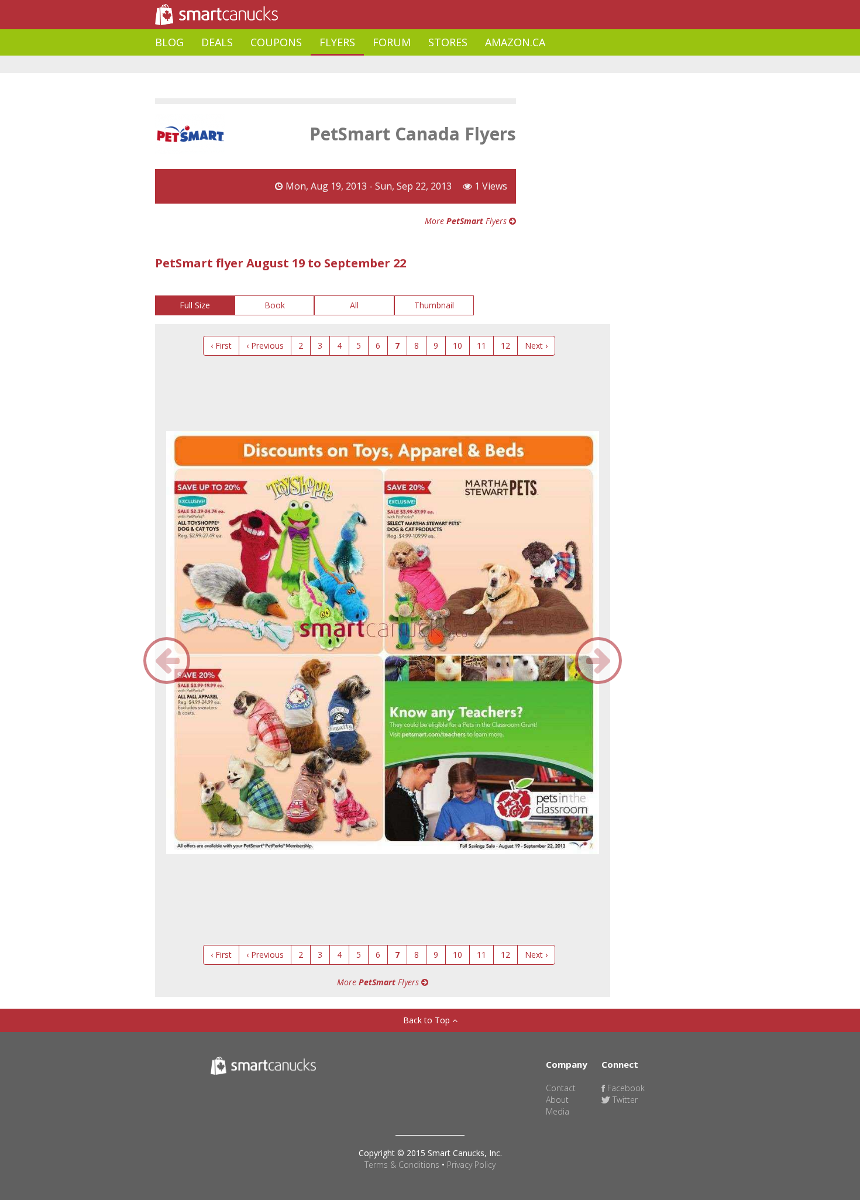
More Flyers (467, 220)
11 (481, 345)
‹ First (221, 345)
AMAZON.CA (515, 42)
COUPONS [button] (276, 42)
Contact (561, 1088)
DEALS (217, 42)
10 (457, 345)
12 (505, 345)
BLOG (169, 42)
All (354, 305)
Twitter (624, 1099)
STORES (447, 42)
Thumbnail (434, 305)
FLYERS (337, 42)
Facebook (625, 1088)
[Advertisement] (368, 64)
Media (557, 1111)
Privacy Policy (471, 1164)
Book (274, 305)
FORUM (392, 42)
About (557, 1099)
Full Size (195, 305)
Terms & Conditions (401, 1164)
